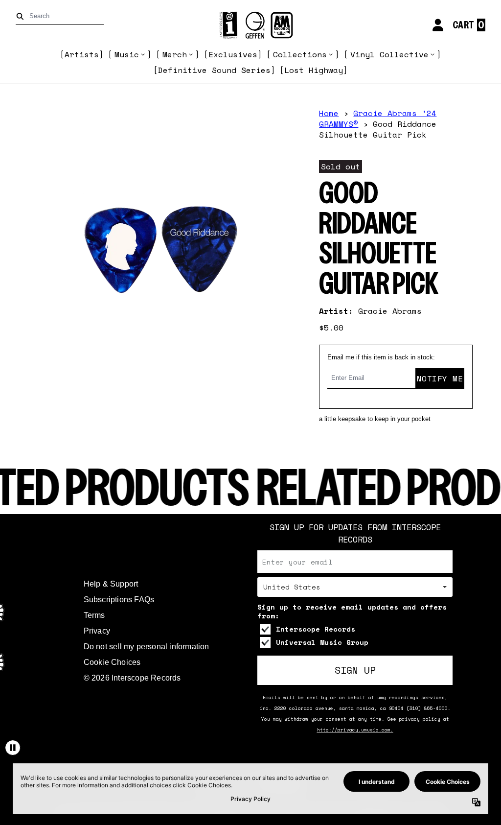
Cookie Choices (112, 662)
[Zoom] (160, 243)
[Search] (22, 16)
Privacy (97, 631)
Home (329, 113)
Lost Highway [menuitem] (313, 70)
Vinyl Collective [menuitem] (389, 54)
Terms (94, 615)
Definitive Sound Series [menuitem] (214, 70)
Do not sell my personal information (146, 646)
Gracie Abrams (390, 311)
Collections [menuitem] (300, 54)
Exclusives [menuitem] (232, 54)
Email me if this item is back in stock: (381, 357)
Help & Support (111, 584)
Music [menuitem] (126, 54)
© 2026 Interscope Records (132, 678)
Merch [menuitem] (174, 54)
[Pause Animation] (12, 747)
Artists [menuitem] (82, 54)
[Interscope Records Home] (250, 25)
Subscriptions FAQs (119, 599)
